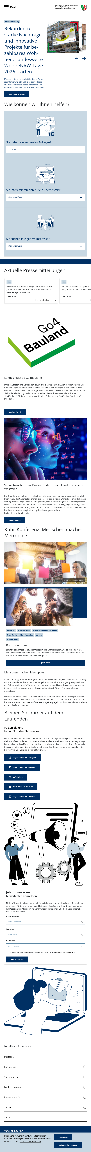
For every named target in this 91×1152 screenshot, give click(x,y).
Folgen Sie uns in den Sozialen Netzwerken (22, 729)
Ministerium (10, 1066)
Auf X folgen (18, 777)
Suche (7, 1117)
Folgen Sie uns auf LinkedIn (24, 796)
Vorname (10, 929)
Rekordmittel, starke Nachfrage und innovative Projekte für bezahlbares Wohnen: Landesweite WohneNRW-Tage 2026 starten (23, 50)
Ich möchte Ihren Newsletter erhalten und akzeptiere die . (42, 952)
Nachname (10, 941)
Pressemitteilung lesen (45, 300)
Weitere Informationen (68, 1145)
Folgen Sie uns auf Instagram (24, 757)
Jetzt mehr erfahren (17, 94)
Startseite (9, 1056)
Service (7, 1107)
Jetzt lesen (45, 663)
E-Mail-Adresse (12, 916)
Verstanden (63, 1137)
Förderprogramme (13, 1087)
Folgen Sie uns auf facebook (24, 767)
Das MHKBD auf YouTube (23, 787)
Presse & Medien (12, 1097)
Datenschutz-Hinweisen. (30, 1141)
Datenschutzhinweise (65, 952)
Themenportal (11, 1077)
